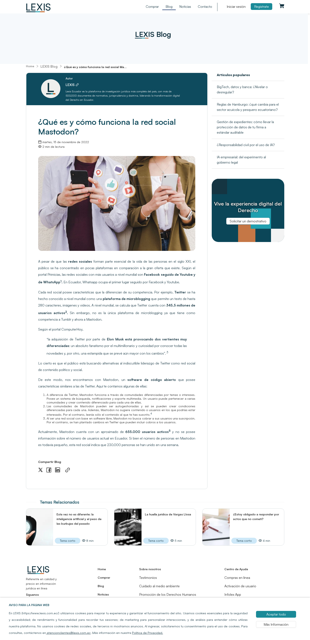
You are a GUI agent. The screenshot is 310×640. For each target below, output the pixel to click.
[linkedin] (57, 470)
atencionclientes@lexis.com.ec (68, 633)
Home (30, 66)
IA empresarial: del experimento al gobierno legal (241, 159)
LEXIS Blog (49, 66)
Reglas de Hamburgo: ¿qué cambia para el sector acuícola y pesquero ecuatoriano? (248, 107)
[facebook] (48, 470)
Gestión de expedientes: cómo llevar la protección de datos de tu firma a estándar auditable (245, 127)
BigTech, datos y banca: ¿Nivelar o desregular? (242, 89)
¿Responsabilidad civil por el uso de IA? (246, 145)
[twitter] (40, 470)
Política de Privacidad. (147, 633)
